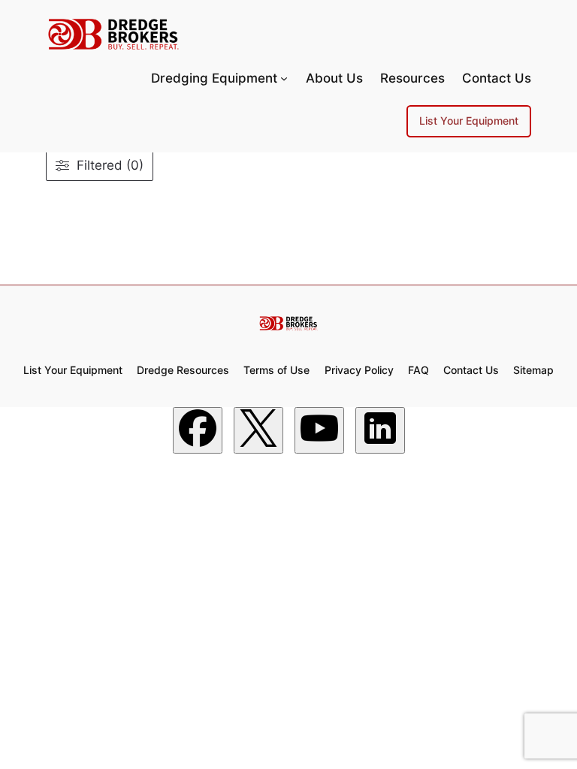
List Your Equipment (468, 120)
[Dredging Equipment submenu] (284, 78)
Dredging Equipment (214, 78)
